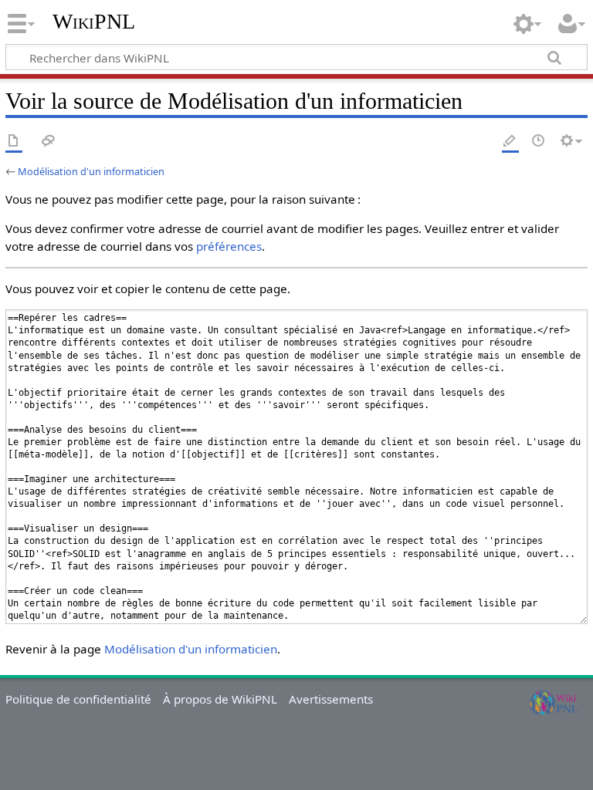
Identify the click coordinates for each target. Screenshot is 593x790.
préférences (229, 246)
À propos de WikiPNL (220, 699)
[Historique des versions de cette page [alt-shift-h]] (538, 141)
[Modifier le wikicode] (510, 141)
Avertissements (331, 699)
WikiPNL (94, 21)
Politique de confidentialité (78, 699)
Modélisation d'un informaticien (91, 171)
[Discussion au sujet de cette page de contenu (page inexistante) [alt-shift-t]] (48, 141)
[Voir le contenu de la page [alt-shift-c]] (13, 141)
